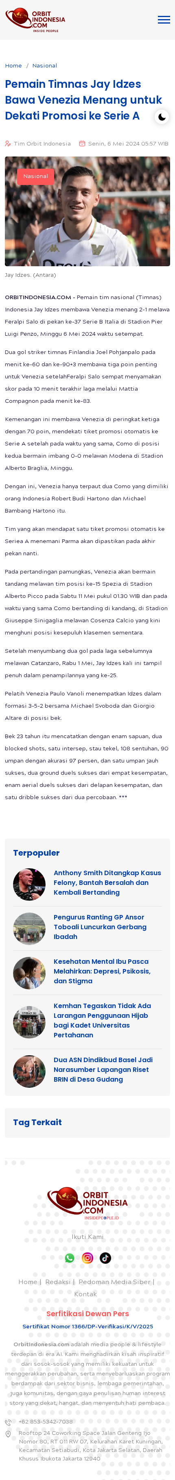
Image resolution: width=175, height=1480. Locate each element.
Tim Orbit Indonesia (42, 144)
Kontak (85, 1294)
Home (13, 66)
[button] (164, 20)
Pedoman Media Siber (115, 1282)
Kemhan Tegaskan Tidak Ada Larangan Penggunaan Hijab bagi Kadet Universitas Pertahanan (102, 1020)
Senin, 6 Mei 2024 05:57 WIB (128, 144)
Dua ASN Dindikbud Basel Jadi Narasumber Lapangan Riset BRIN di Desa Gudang (103, 1069)
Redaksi (58, 1282)
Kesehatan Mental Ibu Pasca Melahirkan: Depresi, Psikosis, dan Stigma (102, 971)
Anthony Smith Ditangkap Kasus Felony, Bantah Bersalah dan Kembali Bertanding (107, 882)
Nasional (44, 66)
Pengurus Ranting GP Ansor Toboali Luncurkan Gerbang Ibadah (100, 927)
